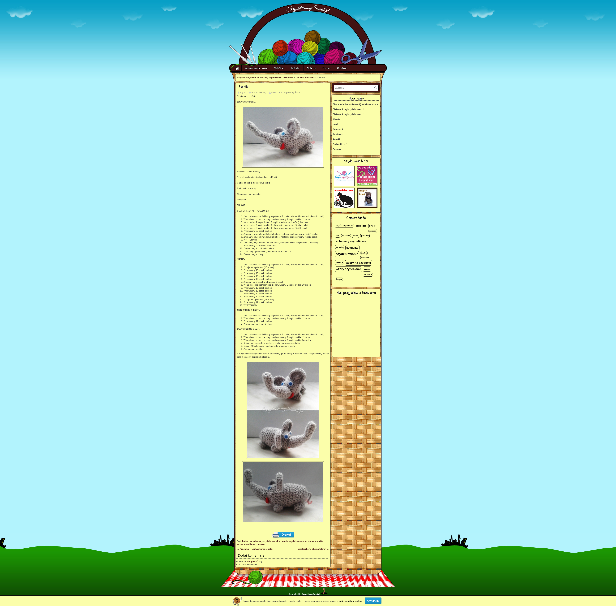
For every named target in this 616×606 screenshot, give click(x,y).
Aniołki (336, 139)
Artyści (295, 68)
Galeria (311, 68)
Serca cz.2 (338, 129)
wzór (367, 269)
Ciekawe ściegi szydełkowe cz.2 (348, 109)
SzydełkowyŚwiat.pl (248, 77)
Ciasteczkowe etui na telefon (313, 549)
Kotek (335, 124)
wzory (339, 262)
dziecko (372, 231)
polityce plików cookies (350, 601)
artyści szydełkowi (344, 225)
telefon (364, 253)
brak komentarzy (259, 92)
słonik (285, 541)
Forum (326, 68)
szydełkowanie (296, 541)
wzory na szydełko (314, 541)
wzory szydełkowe (246, 544)
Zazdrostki (338, 134)
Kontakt (342, 68)
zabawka (261, 544)
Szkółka (279, 68)
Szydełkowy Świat (292, 92)
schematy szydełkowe (264, 541)
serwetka (339, 247)
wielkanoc (365, 257)
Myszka (336, 119)
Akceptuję (373, 600)
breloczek (247, 541)
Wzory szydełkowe (256, 68)
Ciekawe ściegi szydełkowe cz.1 (348, 114)
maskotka (346, 235)
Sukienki (337, 149)
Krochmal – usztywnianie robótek (255, 549)
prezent (365, 236)
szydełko (352, 247)
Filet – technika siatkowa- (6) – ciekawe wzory (355, 104)
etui (337, 236)
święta (339, 279)
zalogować (252, 561)
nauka (355, 236)
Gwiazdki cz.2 (340, 144)
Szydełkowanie (308, 9)
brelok (372, 226)
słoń (278, 541)
